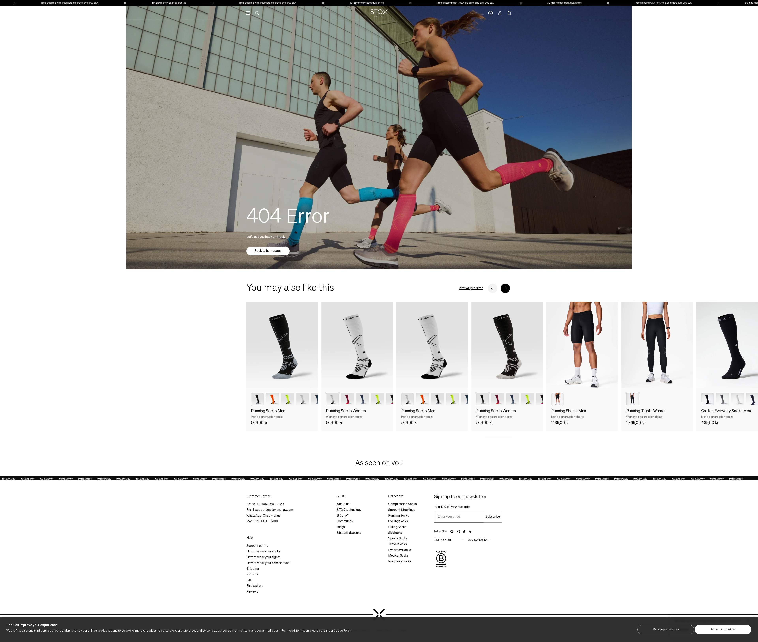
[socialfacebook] (451, 531)
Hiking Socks (397, 527)
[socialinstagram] (458, 531)
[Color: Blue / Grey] (317, 399)
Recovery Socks (399, 561)
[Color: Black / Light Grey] (482, 399)
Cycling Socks (398, 521)
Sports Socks (398, 538)
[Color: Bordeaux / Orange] (347, 399)
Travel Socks (397, 544)
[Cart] (509, 13)
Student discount (349, 533)
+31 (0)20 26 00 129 (270, 504)
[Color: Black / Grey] (257, 399)
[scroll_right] (308, 399)
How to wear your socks (263, 551)
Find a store (254, 586)
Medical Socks (398, 555)
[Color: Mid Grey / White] (722, 399)
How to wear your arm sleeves (267, 563)
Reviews (252, 591)
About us (343, 504)
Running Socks (398, 515)
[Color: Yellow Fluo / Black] (287, 399)
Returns (252, 574)
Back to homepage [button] (267, 251)
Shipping (252, 568)
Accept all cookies (723, 629)
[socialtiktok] (464, 531)
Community (345, 521)
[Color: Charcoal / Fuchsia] (392, 399)
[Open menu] (248, 13)
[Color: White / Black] (332, 399)
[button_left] (492, 288)
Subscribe (493, 516)
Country (438, 540)
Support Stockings (401, 510)
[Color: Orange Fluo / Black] (272, 399)
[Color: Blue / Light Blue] (362, 399)
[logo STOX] (379, 13)
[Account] (499, 13)
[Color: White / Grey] (737, 399)
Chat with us (271, 515)
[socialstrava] (470, 531)
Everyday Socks (399, 550)
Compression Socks (402, 504)
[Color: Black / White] (707, 399)
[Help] (490, 13)
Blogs (341, 527)
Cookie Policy (342, 630)
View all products (471, 288)
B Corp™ (343, 515)
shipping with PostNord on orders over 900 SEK (35, 3)
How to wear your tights (263, 557)
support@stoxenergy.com (274, 510)
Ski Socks (395, 533)
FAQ (249, 580)
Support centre (257, 546)
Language (473, 540)
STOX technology (349, 510)
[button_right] (505, 288)
